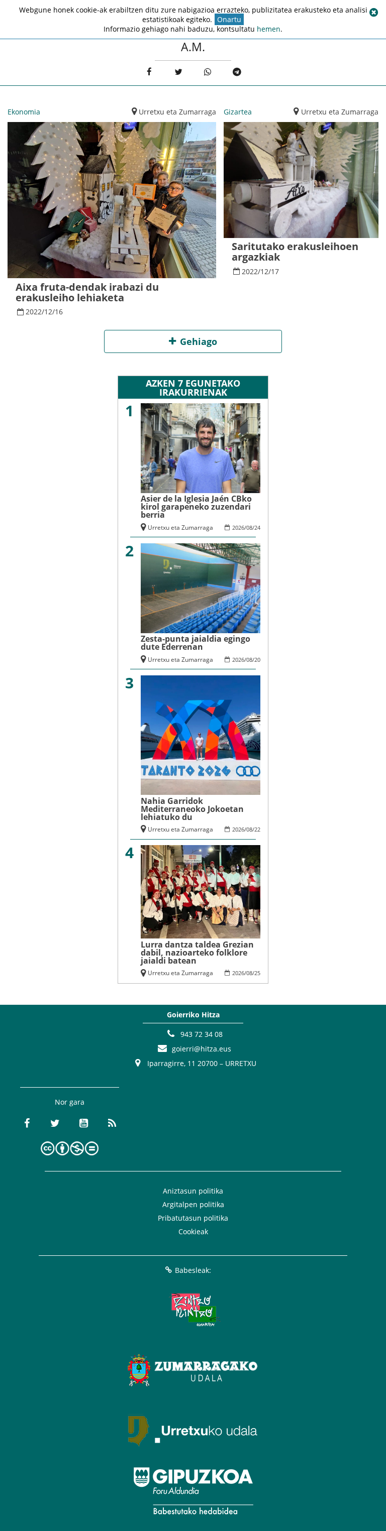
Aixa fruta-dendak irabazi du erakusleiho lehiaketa (87, 292)
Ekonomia (24, 111)
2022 (34, 311)
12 (48, 311)
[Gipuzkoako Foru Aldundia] (193, 1491)
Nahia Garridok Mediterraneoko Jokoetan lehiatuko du (192, 808)
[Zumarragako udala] (193, 1370)
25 (257, 973)
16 (59, 311)
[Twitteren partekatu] (178, 72)
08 (249, 527)
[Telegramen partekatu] (237, 72)
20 (257, 659)
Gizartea (238, 111)
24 (257, 527)
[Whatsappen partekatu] (208, 72)
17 (275, 271)
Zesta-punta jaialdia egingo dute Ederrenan (195, 642)
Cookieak (193, 1231)
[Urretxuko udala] (193, 1430)
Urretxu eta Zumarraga (177, 111)
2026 (238, 527)
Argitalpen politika (193, 1204)
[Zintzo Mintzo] (193, 1310)
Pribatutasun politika (193, 1218)
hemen (268, 29)
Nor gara (69, 1102)
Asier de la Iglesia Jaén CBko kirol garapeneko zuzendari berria (196, 506)
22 (257, 829)
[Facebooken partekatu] (149, 72)
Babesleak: (193, 1270)
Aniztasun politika (193, 1191)
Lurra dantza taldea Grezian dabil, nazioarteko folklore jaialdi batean (197, 952)
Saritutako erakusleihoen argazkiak (295, 252)
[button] (373, 12)
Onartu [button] (229, 19)
